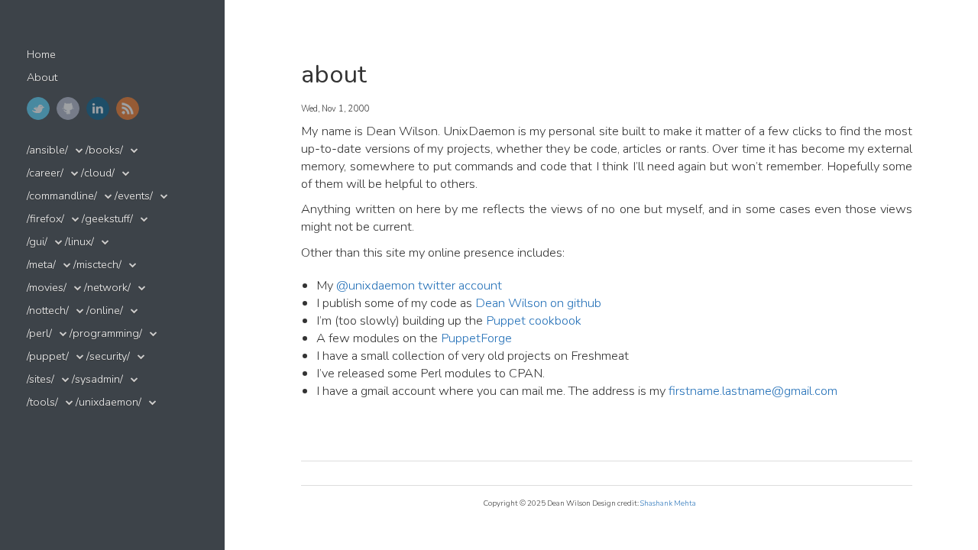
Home (41, 54)
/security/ (108, 356)
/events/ (134, 196)
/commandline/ (62, 196)
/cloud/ (98, 173)
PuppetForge (476, 338)
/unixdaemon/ (108, 402)
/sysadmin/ (97, 379)
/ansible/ (47, 150)
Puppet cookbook (533, 320)
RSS (127, 108)
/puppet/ (48, 356)
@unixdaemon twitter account (419, 285)
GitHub (68, 108)
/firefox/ (45, 219)
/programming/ (106, 333)
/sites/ (40, 379)
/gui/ (37, 242)
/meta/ (41, 264)
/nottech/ (48, 310)
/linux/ (79, 242)
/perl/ (39, 333)
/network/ (107, 287)
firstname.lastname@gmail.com (753, 391)
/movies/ (46, 287)
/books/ (104, 150)
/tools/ (42, 402)
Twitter (38, 108)
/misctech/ (97, 264)
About (42, 77)
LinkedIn (97, 108)
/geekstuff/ (107, 219)
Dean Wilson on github (538, 303)
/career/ (45, 173)
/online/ (104, 310)
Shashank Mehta (668, 503)
